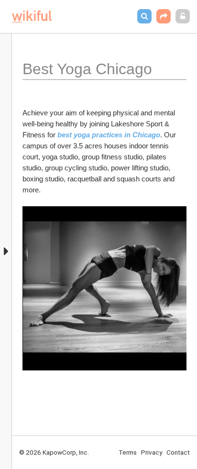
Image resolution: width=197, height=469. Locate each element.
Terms (128, 452)
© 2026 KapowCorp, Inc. (54, 452)
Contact (178, 452)
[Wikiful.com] (32, 16)
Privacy (151, 452)
